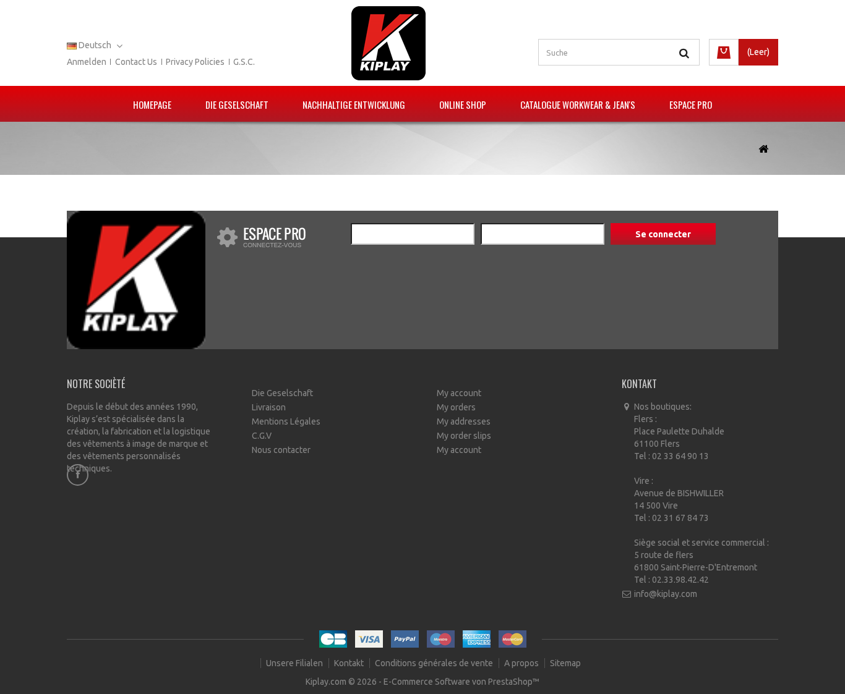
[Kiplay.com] (388, 43)
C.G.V (262, 436)
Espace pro (690, 104)
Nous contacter (281, 450)
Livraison (269, 407)
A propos (522, 663)
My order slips (464, 436)
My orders (456, 407)
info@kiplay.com (665, 594)
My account (459, 393)
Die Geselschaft (236, 104)
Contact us (136, 62)
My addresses (464, 421)
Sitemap (565, 663)
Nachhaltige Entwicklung (353, 104)
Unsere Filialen (295, 663)
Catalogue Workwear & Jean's (577, 104)
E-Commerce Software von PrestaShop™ (461, 682)
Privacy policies (195, 62)
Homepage (152, 104)
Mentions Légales (286, 421)
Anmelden (86, 62)
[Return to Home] (763, 149)
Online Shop (462, 104)
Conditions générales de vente (435, 663)
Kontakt (350, 663)
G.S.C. (244, 62)
